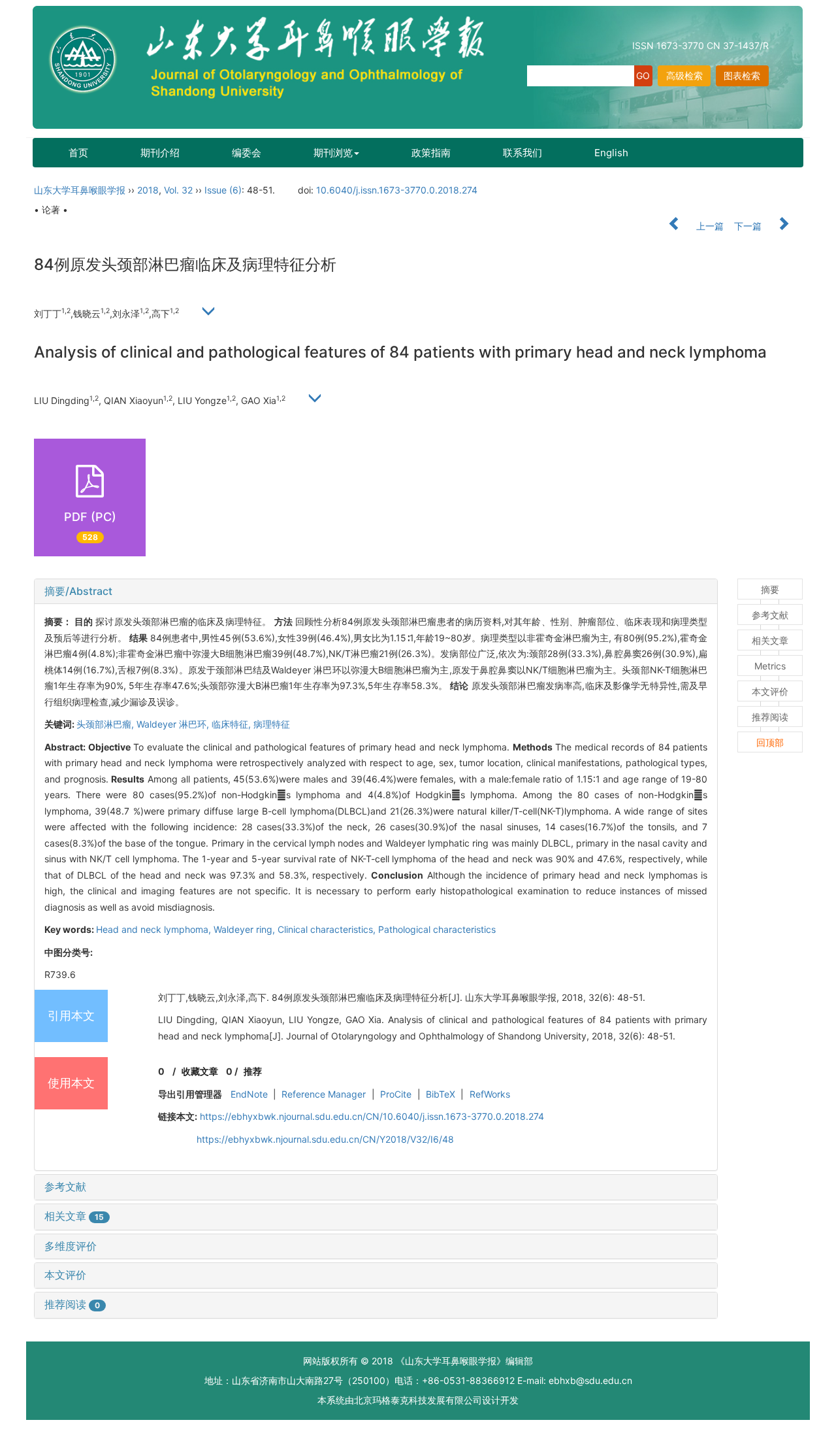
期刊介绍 (160, 152)
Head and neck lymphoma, (155, 929)
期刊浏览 (333, 152)
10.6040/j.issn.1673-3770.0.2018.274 (396, 189)
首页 (78, 152)
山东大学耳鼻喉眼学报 (79, 189)
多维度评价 (70, 1246)
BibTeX (440, 1094)
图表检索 (742, 75)
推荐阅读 (72, 1304)
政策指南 (431, 152)
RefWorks (490, 1094)
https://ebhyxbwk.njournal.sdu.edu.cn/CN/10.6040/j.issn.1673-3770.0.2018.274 (372, 1116)
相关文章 (74, 1215)
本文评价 (65, 1274)
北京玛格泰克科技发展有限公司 (418, 1400)
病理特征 (271, 724)
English (611, 152)
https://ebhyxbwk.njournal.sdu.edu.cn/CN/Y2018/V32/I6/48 (325, 1139)
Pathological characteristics (437, 929)
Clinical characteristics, (328, 929)
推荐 (253, 1071)
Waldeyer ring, (246, 929)
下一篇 (749, 225)
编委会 (246, 152)
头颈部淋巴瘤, (106, 724)
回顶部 (770, 742)
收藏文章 (200, 1071)
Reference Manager (323, 1094)
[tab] (376, 591)
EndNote (249, 1094)
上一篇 (709, 225)
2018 (148, 189)
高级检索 (684, 75)
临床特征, (232, 724)
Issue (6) (223, 189)
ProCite (395, 1094)
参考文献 (65, 1186)
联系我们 (522, 152)
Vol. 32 (178, 189)
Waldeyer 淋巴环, (174, 724)
